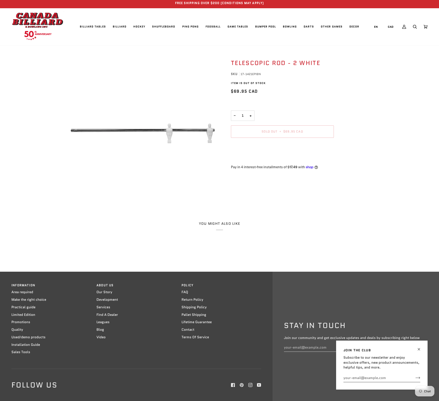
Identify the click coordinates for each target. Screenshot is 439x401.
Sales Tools (20, 352)
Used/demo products (28, 337)
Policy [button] (187, 285)
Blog (100, 329)
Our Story (104, 292)
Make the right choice (28, 299)
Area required (22, 292)
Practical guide (23, 307)
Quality (17, 329)
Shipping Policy (194, 307)
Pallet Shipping (194, 314)
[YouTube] (259, 385)
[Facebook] (233, 385)
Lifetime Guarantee (197, 322)
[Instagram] (250, 385)
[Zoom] (142, 128)
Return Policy (192, 299)
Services (103, 307)
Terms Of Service (195, 337)
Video (101, 337)
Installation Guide (25, 344)
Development (107, 299)
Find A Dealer (107, 314)
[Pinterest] (242, 385)
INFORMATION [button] (23, 285)
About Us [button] (104, 285)
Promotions (20, 322)
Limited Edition (23, 314)
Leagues (103, 322)
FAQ (185, 292)
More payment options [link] (249, 159)
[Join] (414, 378)
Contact (188, 329)
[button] (92, 26)
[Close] (421, 347)
